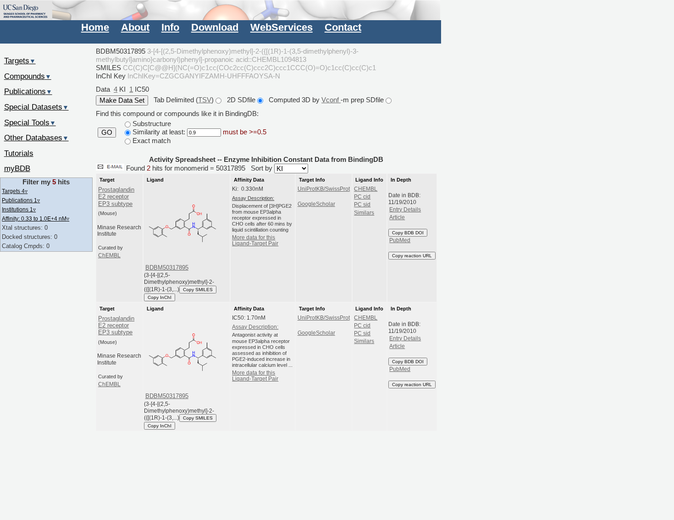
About (135, 27)
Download (214, 27)
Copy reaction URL (412, 255)
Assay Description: (255, 327)
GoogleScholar (316, 204)
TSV (204, 100)
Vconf (331, 100)
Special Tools (30, 122)
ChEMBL (109, 255)
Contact (343, 27)
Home (95, 27)
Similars (364, 213)
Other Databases (36, 137)
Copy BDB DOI (408, 232)
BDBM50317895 (166, 267)
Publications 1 (21, 200)
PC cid (362, 196)
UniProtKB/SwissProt (324, 189)
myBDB (17, 168)
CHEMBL (365, 189)
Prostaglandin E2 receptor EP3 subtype (116, 196)
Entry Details (405, 209)
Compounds (27, 76)
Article (397, 217)
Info (170, 27)
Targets (20, 60)
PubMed (399, 240)
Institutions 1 (19, 209)
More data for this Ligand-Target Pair (255, 241)
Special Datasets (36, 106)
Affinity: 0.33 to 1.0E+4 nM (35, 218)
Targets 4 (15, 191)
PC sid (362, 204)
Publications (28, 91)
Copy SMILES (198, 289)
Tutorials (18, 153)
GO (106, 132)
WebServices (281, 27)
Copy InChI (159, 297)
